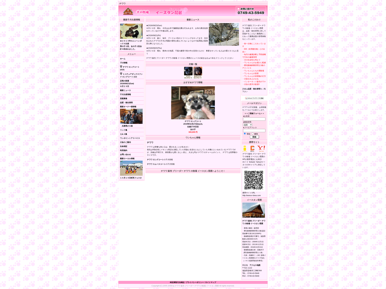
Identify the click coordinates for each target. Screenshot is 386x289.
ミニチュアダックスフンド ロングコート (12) (131, 75)
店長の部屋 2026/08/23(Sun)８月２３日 (127, 83)
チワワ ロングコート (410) (129, 68)
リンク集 (123, 130)
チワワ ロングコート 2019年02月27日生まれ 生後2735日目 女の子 (193, 126)
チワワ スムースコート (156, 164)
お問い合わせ (125, 154)
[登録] (254, 136)
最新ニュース (125, 90)
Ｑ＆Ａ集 (123, 134)
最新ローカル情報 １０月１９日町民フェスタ (131, 168)
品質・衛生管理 (126, 103)
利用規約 (123, 150)
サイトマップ (210, 282)
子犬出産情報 (125, 94)
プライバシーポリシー (195, 282)
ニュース (210, 58)
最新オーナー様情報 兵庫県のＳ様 (128, 116)
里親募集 (123, 98)
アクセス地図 (255, 265)
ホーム (122, 59)
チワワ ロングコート (155, 160)
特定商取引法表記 (177, 282)
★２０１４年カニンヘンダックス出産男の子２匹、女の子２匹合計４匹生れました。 (131, 45)
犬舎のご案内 (125, 142)
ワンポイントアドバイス (130, 138)
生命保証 (123, 146)
